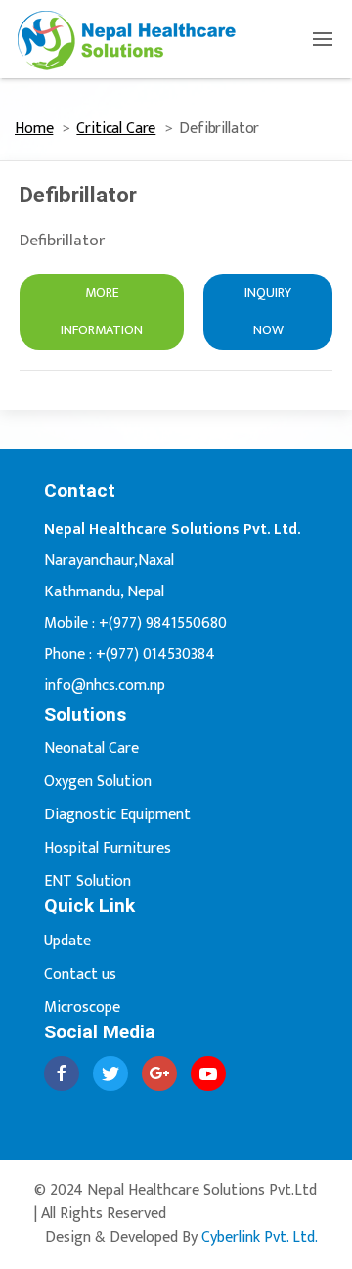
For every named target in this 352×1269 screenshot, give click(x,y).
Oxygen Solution (98, 781)
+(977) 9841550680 (163, 623)
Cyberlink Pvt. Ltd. (259, 1237)
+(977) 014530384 (155, 654)
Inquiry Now (267, 311)
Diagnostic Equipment (117, 815)
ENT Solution (87, 881)
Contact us (80, 974)
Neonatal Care (91, 748)
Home (34, 128)
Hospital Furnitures (107, 848)
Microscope (82, 1007)
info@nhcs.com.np (104, 686)
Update (67, 941)
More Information (102, 311)
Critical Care (115, 128)
